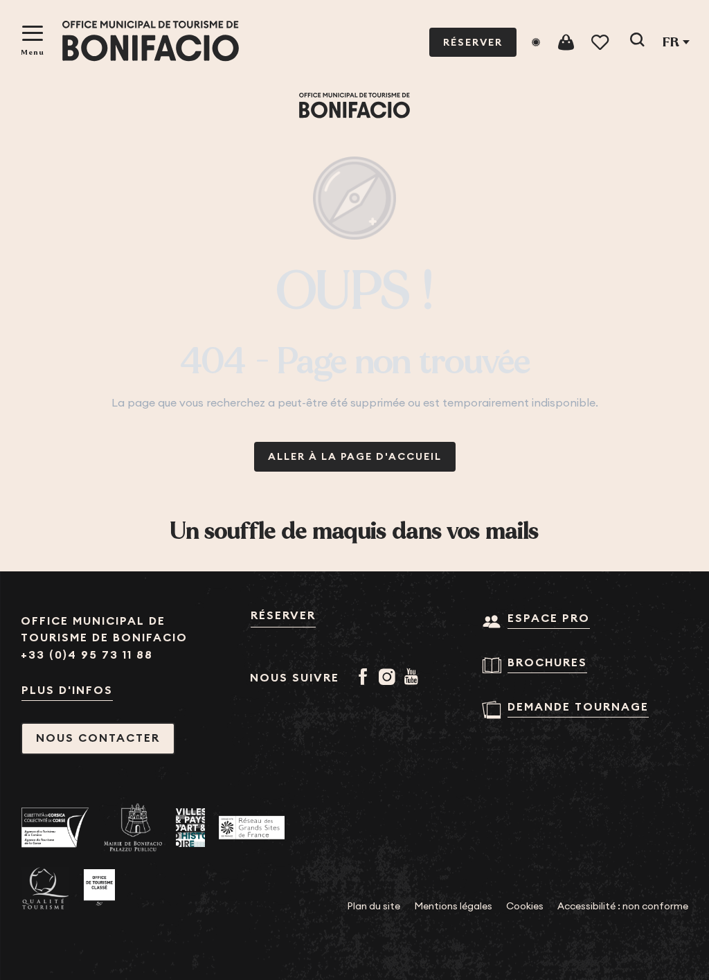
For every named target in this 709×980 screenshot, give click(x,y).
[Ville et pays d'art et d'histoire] (190, 827)
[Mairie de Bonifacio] (133, 827)
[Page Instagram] (389, 678)
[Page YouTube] (414, 678)
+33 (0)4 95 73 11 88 (87, 655)
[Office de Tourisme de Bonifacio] (150, 41)
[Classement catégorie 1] (99, 888)
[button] (637, 42)
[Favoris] (601, 42)
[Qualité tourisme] (45, 888)
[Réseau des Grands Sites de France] (252, 827)
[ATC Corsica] (55, 827)
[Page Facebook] (365, 678)
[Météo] (535, 42)
